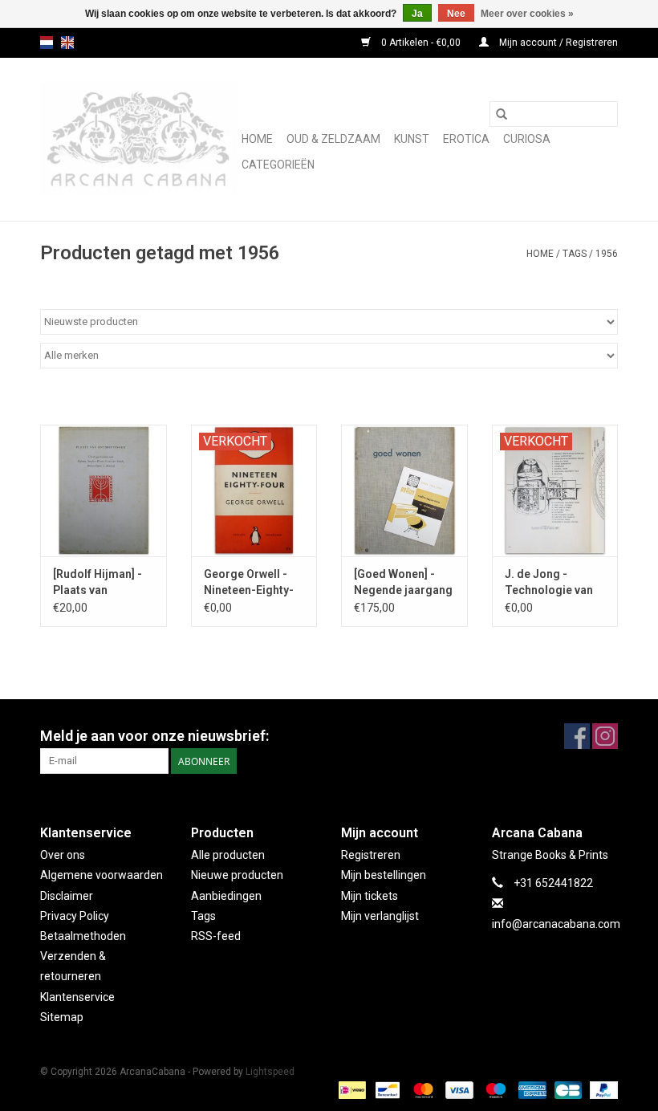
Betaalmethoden (83, 936)
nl (46, 42)
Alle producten (228, 855)
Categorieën (278, 164)
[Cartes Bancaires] (566, 1089)
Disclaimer (66, 895)
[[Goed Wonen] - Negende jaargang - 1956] (404, 491)
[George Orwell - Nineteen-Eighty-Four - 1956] (254, 491)
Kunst (411, 138)
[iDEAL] (350, 1089)
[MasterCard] (422, 1089)
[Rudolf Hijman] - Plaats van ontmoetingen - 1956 (97, 583)
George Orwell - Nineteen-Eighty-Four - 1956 (249, 583)
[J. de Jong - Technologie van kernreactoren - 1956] (555, 491)
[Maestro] (494, 1089)
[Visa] (458, 1089)
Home (257, 138)
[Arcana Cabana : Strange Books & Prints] (138, 139)
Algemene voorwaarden (101, 875)
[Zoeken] (501, 114)
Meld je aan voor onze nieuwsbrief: (154, 735)
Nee (456, 13)
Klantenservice (77, 997)
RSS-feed (216, 936)
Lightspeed (270, 1071)
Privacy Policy (74, 916)
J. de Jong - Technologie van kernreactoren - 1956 (549, 583)
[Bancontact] (386, 1089)
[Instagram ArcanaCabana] (605, 736)
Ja (417, 13)
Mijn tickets (369, 895)
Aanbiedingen (226, 895)
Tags (575, 253)
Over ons (62, 855)
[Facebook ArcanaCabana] (577, 736)
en (67, 42)
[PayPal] (601, 1089)
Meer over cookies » (527, 13)
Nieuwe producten (237, 875)
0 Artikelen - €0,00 (421, 42)
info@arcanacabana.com (556, 924)
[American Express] (531, 1089)
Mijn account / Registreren (557, 42)
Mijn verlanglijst (380, 916)
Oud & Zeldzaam (333, 138)
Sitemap (61, 1017)
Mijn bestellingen (383, 875)
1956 (606, 253)
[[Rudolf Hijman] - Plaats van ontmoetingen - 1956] (103, 491)
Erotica (466, 138)
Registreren (370, 855)
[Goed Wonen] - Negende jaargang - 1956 (403, 583)
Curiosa (526, 138)
